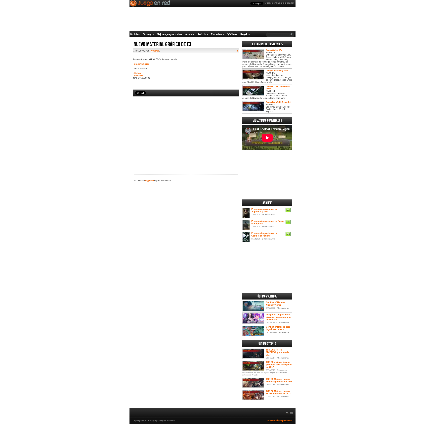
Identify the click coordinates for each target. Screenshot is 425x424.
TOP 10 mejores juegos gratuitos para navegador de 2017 (279, 364)
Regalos (245, 34)
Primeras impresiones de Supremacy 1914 (264, 210)
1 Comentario (268, 227)
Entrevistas (217, 34)
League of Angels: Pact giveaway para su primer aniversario (278, 317)
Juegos (149, 34)
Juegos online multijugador (279, 3)
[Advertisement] (186, 130)
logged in (149, 181)
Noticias (135, 34)
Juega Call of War (274, 50)
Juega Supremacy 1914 (277, 70)
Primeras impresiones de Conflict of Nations (264, 234)
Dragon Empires (141, 64)
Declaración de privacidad (279, 421)
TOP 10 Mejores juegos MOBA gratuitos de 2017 (278, 392)
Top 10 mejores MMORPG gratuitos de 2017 (277, 352)
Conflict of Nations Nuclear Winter (275, 303)
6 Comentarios (283, 358)
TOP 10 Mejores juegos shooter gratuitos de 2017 (279, 380)
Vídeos (233, 34)
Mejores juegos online (169, 34)
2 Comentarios (268, 239)
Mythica (137, 73)
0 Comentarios (268, 215)
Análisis (189, 34)
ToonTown (138, 75)
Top (291, 413)
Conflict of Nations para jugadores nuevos (278, 328)
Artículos (203, 34)
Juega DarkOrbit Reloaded (278, 102)
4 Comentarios (283, 397)
